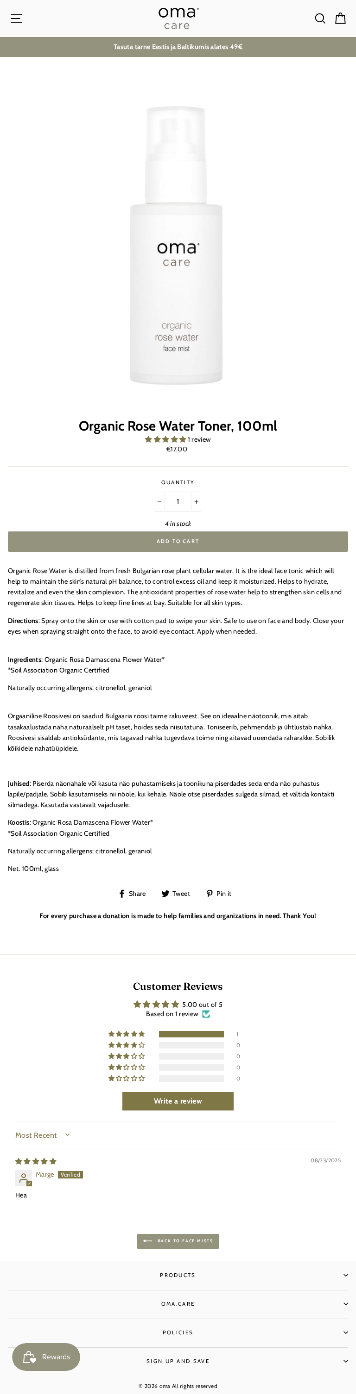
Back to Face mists (184, 1240)
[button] (166, 439)
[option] (178, 47)
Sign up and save (178, 1361)
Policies (178, 1332)
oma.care (178, 1304)
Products (178, 1275)
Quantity (178, 482)
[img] (35, 1161)
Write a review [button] (178, 1101)
